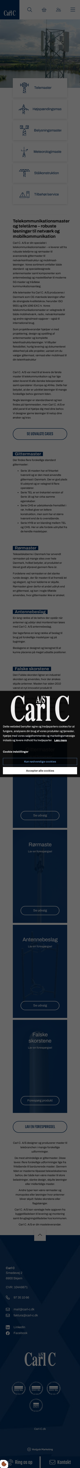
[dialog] (40, 734)
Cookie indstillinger (15, 751)
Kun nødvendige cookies (40, 761)
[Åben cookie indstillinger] (4, 1464)
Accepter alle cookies (40, 770)
